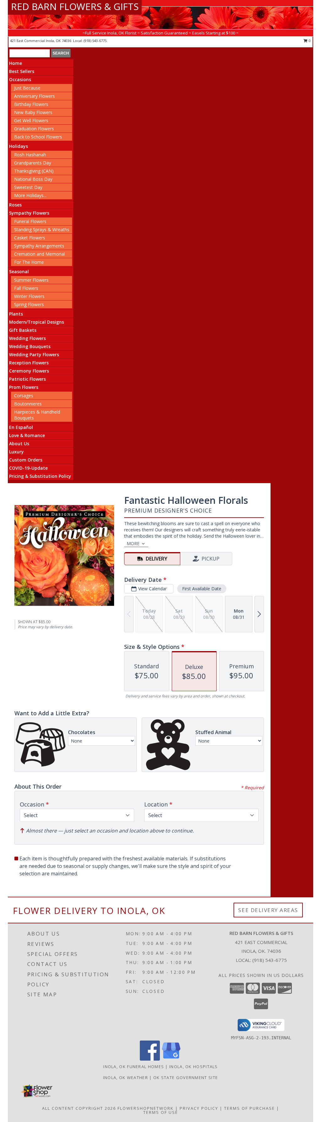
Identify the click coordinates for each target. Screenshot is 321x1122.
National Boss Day (33, 179)
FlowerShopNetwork (146, 1108)
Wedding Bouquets (29, 346)
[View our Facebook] (150, 1059)
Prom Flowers (23, 387)
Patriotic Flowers (27, 379)
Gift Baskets (22, 330)
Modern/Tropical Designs (36, 322)
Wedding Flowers (27, 338)
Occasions (20, 79)
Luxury (16, 452)
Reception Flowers (29, 363)
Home (15, 63)
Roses (15, 205)
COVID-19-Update (28, 468)
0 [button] (309, 40)
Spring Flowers (29, 304)
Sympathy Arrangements (39, 246)
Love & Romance (27, 435)
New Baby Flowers (33, 112)
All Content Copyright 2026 (79, 1108)
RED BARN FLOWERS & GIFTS (75, 6)
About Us (19, 443)
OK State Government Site (185, 1077)
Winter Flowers (29, 296)
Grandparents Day (32, 163)
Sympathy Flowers (29, 213)
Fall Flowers (26, 288)
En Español (21, 427)
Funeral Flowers (30, 221)
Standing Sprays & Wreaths (41, 229)
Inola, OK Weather (125, 1077)
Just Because (27, 88)
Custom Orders (25, 460)
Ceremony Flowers (29, 371)
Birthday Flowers (31, 104)
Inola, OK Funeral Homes (133, 1066)
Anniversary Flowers (34, 96)
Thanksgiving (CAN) (34, 171)
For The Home (29, 262)
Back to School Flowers (38, 137)
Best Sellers (21, 71)
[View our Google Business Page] (171, 1059)
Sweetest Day (28, 187)
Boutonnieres (28, 404)
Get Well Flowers (31, 120)
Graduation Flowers (34, 129)
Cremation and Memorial (39, 254)
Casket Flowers (29, 238)
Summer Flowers (31, 280)
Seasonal (19, 271)
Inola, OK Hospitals (193, 1066)
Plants (16, 314)
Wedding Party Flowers (34, 354)
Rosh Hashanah (30, 155)
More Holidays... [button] (30, 195)
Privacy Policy (199, 1108)
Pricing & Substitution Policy (40, 476)
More (133, 543)
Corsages (23, 396)
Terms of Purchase (249, 1108)
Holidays (18, 146)
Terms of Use (160, 1112)
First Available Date (201, 589)
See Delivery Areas (268, 910)
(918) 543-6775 (95, 40)
